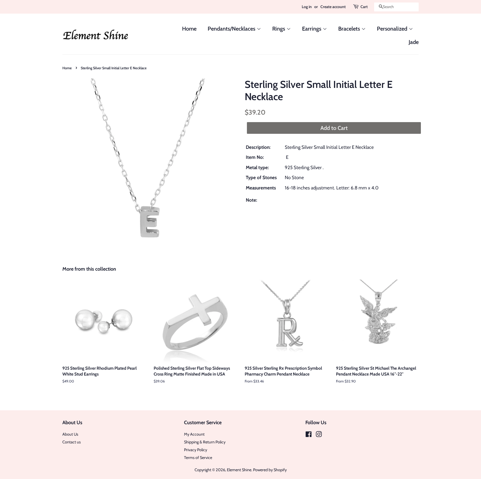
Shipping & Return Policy (204, 442)
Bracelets (349, 28)
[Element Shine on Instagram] (319, 435)
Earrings (312, 28)
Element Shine (239, 469)
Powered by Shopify (270, 469)
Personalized (393, 28)
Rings (279, 28)
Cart (364, 6)
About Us (70, 434)
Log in (307, 6)
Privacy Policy (195, 449)
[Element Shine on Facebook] (308, 435)
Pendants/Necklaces (232, 28)
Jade (414, 42)
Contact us (71, 442)
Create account (333, 6)
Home (189, 28)
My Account (194, 434)
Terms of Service (198, 457)
